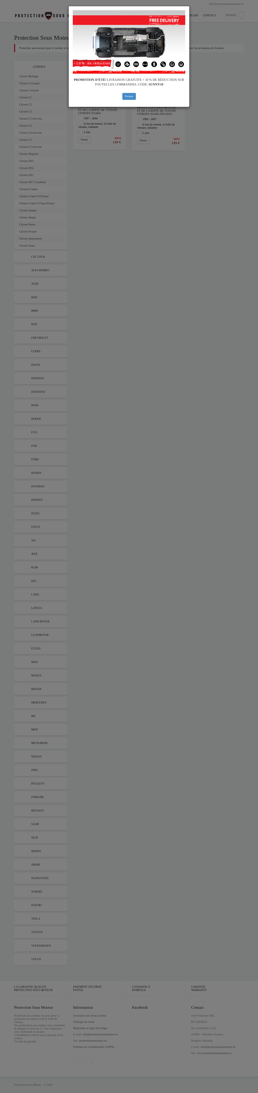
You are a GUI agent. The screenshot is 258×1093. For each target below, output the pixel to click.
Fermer (129, 96)
